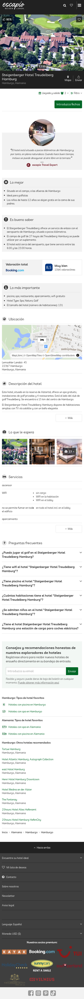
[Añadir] (79, 19)
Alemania (16, 832)
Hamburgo (31, 832)
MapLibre (17, 355)
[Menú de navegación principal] (79, 5)
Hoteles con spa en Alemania (21, 726)
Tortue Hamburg (11, 749)
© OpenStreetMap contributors (58, 355)
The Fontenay (9, 799)
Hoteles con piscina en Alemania (23, 733)
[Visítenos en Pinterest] (45, 993)
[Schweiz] (69, 965)
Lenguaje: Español (12, 924)
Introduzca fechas (68, 104)
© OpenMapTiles (33, 355)
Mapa (68, 80)
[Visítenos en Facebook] (31, 993)
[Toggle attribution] (77, 355)
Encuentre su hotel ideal (15, 858)
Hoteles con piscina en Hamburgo (24, 704)
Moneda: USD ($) (11, 933)
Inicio (5, 832)
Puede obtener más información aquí (38, 682)
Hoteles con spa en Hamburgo (22, 711)
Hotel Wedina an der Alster (17, 789)
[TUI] (69, 952)
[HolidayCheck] (14, 965)
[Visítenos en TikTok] (53, 993)
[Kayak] (14, 952)
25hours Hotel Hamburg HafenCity (21, 819)
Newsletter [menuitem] (8, 895)
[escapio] (13, 5)
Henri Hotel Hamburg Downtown (20, 779)
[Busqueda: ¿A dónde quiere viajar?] (64, 5)
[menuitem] (42, 867)
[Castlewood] (14, 979)
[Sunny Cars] (42, 966)
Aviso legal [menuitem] (8, 905)
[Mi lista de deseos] (71, 5)
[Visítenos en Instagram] (38, 993)
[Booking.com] (42, 952)
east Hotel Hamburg (13, 769)
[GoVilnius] (42, 979)
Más (70, 417)
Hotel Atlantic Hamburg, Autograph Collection (27, 759)
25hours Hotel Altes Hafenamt (19, 809)
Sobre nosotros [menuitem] (10, 886)
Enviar (72, 671)
